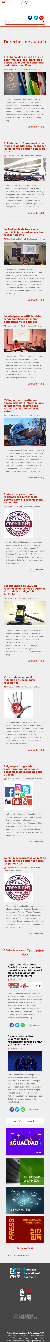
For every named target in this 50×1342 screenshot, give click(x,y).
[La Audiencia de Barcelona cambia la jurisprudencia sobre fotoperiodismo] (25, 253)
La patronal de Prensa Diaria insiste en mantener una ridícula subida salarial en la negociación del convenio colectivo (25, 970)
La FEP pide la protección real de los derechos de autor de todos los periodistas (25, 860)
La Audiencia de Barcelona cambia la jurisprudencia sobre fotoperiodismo (24, 232)
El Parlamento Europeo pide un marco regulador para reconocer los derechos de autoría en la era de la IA (25, 147)
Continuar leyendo (35, 126)
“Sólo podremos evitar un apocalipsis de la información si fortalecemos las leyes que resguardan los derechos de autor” (24, 406)
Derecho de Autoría (32, 868)
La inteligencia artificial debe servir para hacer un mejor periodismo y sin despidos (22, 319)
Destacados (28, 69)
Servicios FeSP (25, 1248)
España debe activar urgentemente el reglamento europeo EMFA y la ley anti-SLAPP (25, 1040)
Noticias (37, 69)
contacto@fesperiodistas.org (32, 1340)
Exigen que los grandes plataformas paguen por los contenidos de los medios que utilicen (23, 770)
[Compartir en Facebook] (11, 1025)
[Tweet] (17, 1025)
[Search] (43, 22)
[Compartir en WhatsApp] (23, 1025)
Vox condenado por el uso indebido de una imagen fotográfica (20, 680)
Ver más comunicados (25, 1121)
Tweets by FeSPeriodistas (17, 1255)
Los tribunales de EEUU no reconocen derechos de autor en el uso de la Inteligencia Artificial (25, 590)
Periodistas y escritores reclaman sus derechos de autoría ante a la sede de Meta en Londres (23, 498)
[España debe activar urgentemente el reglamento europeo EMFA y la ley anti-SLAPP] (25, 1061)
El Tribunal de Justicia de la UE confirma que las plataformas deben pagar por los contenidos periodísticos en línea (24, 61)
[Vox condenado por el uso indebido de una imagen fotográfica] (25, 704)
